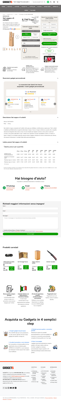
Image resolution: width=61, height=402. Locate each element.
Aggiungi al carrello (49, 51)
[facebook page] (4, 388)
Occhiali (39, 6)
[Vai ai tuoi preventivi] (54, 2)
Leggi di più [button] (10, 108)
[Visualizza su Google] (9, 100)
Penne (3, 6)
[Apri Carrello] (57, 2)
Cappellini (32, 6)
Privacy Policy (55, 39)
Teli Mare (32, 10)
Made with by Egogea (7, 399)
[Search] (44, 2)
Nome (4, 206)
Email (4, 211)
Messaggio (5, 215)
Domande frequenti (53, 371)
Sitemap (55, 397)
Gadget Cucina (10, 14)
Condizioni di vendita (53, 378)
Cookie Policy (54, 380)
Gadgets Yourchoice (44, 380)
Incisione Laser (35, 37)
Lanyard (16, 6)
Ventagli (9, 6)
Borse (26, 10)
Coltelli (16, 14)
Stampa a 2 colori (26, 37)
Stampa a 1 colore (35, 34)
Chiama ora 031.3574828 (50, 188)
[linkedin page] (6, 388)
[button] (6, 104)
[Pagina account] (50, 2)
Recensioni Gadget (44, 373)
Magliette (24, 6)
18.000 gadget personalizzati (17, 376)
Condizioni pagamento (53, 375)
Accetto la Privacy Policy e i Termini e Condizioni (15, 230)
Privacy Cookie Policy (49, 397)
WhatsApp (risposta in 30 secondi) (35, 372)
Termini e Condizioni (39, 231)
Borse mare (47, 6)
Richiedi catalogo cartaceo (34, 379)
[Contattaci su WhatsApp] (48, 2)
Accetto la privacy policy (47, 38)
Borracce (55, 6)
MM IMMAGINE (45, 371)
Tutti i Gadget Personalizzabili (21, 2)
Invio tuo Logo (35, 381)
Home (4, 14)
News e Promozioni (44, 383)
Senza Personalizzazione (26, 34)
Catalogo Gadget (44, 376)
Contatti (34, 375)
